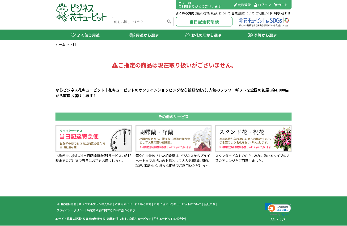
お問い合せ (161, 204)
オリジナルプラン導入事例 (96, 204)
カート (283, 4)
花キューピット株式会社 (169, 219)
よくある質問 (185, 13)
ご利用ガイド (263, 13)
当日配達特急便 (204, 21)
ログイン (264, 4)
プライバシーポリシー (70, 210)
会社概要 (209, 204)
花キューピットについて (186, 204)
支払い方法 (202, 13)
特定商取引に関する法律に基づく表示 (111, 210)
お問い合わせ (281, 13)
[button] (278, 209)
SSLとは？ (278, 219)
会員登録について (243, 13)
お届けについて (220, 13)
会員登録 (244, 4)
